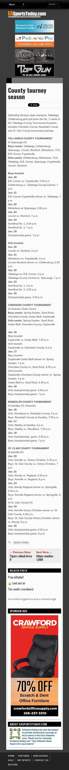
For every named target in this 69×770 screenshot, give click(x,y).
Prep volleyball (16, 577)
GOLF (11, 760)
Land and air (16, 583)
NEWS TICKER (21, 542)
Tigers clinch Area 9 (21, 557)
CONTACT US (41, 760)
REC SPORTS (24, 760)
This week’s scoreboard (20, 589)
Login (53, 599)
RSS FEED (13, 764)
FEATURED (23, 755)
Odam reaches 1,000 (44, 557)
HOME (11, 755)
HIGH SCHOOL (40, 755)
